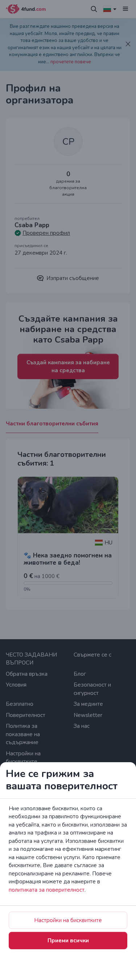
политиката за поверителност (47, 890)
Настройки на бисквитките (68, 920)
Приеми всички (68, 940)
